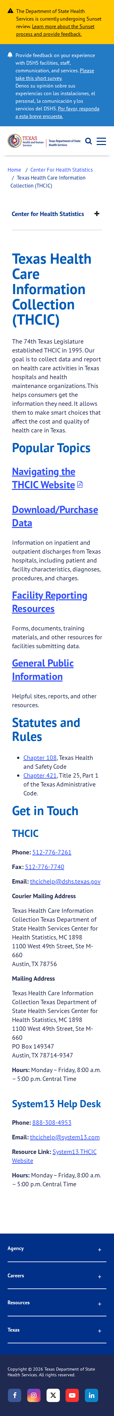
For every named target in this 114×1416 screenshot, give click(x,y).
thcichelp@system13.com (65, 1137)
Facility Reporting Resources (49, 601)
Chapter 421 (40, 775)
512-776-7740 (44, 867)
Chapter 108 (40, 757)
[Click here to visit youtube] (72, 1395)
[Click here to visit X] (53, 1395)
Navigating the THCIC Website (43, 477)
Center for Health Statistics (48, 214)
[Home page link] (44, 141)
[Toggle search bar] (86, 140)
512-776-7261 (52, 852)
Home (14, 169)
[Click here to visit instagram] (34, 1395)
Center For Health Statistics (61, 169)
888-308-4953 (52, 1122)
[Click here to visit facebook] (14, 1395)
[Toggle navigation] (99, 141)
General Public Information (43, 669)
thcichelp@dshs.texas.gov (65, 881)
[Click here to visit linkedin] (91, 1395)
